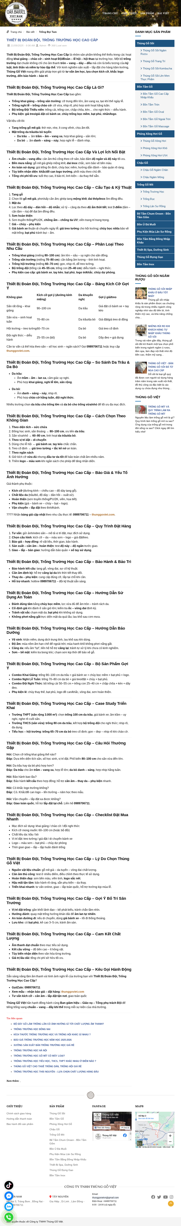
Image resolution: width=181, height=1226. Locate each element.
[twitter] (159, 1197)
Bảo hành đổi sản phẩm (20, 1124)
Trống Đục (149, 198)
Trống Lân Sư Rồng (154, 206)
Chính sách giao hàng (19, 1113)
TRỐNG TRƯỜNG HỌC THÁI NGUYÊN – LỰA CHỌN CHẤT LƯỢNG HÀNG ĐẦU (56, 1071)
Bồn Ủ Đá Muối (146, 224)
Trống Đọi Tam (48, 31)
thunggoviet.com (18, 350)
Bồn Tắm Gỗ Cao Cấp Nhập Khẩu (155, 95)
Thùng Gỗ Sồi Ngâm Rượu (154, 52)
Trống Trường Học (153, 191)
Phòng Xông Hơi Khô (155, 148)
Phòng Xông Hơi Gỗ (149, 133)
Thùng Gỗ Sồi (145, 43)
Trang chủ (110, 13)
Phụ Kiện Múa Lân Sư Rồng (154, 231)
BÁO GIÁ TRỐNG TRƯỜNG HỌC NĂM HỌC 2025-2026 (43, 1040)
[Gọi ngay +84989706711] (8, 1217)
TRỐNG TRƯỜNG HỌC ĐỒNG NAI (32, 1029)
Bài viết (163, 13)
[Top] (171, 1204)
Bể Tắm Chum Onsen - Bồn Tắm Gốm (154, 215)
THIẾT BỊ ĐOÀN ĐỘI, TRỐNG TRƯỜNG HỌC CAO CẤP (52, 40)
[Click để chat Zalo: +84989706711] (8, 1206)
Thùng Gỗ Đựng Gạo (150, 256)
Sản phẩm (147, 13)
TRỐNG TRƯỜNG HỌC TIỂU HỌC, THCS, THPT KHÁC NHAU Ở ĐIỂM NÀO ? (55, 1061)
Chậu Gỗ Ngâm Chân (155, 169)
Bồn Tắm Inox (145, 264)
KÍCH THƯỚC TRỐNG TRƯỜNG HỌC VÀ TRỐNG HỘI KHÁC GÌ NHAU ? (52, 1034)
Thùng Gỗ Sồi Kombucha (157, 68)
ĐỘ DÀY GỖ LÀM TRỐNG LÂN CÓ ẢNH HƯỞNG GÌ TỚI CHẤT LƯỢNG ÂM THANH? (59, 1024)
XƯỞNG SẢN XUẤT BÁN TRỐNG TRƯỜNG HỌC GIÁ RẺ (44, 1045)
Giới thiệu (129, 13)
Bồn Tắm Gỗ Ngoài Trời (156, 119)
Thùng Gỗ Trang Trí (154, 61)
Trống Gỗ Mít (145, 184)
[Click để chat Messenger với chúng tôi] (8, 1195)
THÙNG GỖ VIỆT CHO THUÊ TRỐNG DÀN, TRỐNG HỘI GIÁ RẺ (48, 1066)
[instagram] (171, 1197)
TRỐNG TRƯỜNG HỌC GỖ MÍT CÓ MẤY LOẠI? (39, 1055)
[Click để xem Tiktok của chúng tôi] (8, 1185)
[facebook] (153, 1197)
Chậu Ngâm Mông (153, 177)
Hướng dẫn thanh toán (19, 1118)
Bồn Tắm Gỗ (145, 86)
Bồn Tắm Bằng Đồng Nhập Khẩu (153, 240)
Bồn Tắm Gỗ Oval (153, 111)
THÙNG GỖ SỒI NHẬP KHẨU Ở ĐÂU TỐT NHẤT (160, 292)
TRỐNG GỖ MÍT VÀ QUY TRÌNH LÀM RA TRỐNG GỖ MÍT (159, 410)
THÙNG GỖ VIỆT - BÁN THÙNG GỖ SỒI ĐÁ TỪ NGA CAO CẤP (160, 367)
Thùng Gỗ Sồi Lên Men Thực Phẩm (155, 77)
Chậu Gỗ (142, 162)
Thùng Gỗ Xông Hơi (154, 140)
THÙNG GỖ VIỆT (147, 397)
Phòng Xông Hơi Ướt (155, 155)
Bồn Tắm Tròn (151, 104)
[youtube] (165, 1197)
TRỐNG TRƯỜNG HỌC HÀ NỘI (30, 1050)
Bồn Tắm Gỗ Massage (156, 126)
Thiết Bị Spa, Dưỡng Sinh (153, 249)
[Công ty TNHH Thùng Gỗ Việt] (16, 13)
